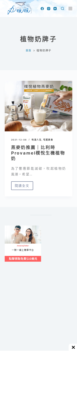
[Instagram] (48, 8)
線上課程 (9, 227)
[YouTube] (55, 8)
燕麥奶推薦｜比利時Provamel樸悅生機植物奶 (38, 153)
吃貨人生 (36, 139)
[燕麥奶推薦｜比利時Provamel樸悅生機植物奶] (39, 106)
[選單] (70, 8)
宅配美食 (48, 139)
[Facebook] (42, 8)
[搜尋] (62, 8)
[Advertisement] (38, 316)
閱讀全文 (24, 187)
